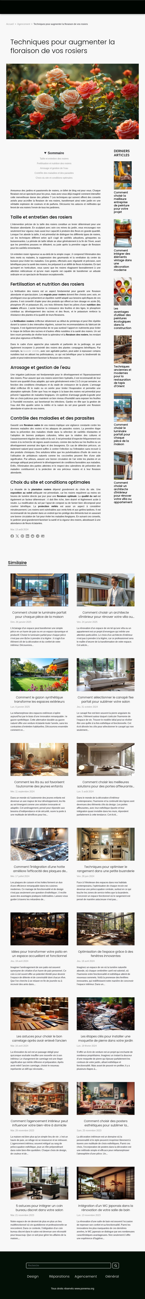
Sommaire (56, 153)
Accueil (10, 24)
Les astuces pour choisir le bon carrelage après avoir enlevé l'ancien (39, 1038)
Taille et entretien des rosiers (54, 158)
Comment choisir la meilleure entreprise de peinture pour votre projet (121, 202)
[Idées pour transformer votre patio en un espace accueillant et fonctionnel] (39, 929)
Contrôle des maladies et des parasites (54, 173)
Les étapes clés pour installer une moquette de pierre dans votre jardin (105, 1038)
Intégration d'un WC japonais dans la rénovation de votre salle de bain (105, 1208)
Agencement (23, 24)
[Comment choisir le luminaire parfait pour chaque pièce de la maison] (123, 407)
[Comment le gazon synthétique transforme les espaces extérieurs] (39, 674)
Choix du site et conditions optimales (54, 178)
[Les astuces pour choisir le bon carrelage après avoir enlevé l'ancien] (39, 1013)
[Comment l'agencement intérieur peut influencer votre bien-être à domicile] (39, 1098)
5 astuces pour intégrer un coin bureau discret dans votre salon (39, 1208)
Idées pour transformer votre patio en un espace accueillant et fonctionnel (39, 954)
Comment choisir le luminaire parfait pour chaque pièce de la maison (122, 434)
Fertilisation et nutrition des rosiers (54, 163)
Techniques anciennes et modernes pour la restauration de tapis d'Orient (122, 376)
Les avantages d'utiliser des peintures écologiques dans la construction (122, 318)
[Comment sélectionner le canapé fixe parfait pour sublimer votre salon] (106, 674)
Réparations (59, 1276)
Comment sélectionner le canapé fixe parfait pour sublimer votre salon (106, 699)
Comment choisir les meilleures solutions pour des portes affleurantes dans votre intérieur (105, 786)
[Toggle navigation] (8, 7)
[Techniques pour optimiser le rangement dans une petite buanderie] (106, 844)
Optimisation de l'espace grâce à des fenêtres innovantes (105, 954)
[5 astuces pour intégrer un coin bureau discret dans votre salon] (39, 1183)
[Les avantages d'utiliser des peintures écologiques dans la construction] (123, 291)
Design (33, 1276)
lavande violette (31, 351)
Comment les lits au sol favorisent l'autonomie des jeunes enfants (39, 784)
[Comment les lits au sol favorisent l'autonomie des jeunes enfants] (39, 759)
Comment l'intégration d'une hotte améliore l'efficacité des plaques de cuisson (39, 871)
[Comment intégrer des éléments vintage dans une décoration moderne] (123, 233)
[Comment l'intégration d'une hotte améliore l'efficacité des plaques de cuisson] (39, 844)
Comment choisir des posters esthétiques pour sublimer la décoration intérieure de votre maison (106, 1125)
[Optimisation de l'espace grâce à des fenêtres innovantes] (106, 929)
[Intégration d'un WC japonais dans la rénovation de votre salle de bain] (106, 1183)
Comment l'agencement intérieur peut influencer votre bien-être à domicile (39, 1123)
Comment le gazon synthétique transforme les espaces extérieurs (39, 699)
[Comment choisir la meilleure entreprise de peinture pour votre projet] (123, 175)
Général (112, 1276)
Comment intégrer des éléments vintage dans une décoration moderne (123, 260)
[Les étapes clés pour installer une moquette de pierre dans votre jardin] (106, 1013)
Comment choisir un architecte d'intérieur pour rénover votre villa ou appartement (123, 492)
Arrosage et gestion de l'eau (54, 168)
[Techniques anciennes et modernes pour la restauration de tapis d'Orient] (123, 349)
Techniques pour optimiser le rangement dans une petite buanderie (105, 869)
